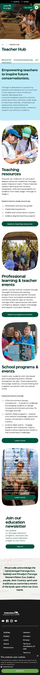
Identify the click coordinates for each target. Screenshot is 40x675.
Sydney (6, 632)
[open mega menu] (36, 7)
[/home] (2, 45)
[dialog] (20, 664)
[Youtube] (3, 621)
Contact (26, 636)
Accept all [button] (20, 671)
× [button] (37, 656)
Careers (26, 632)
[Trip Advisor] (16, 621)
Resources (6, 60)
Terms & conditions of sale (29, 646)
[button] (20, 667)
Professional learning (23, 60)
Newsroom (8, 648)
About (6, 644)
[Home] (7, 7)
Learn (6, 640)
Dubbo (6, 636)
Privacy (26, 640)
